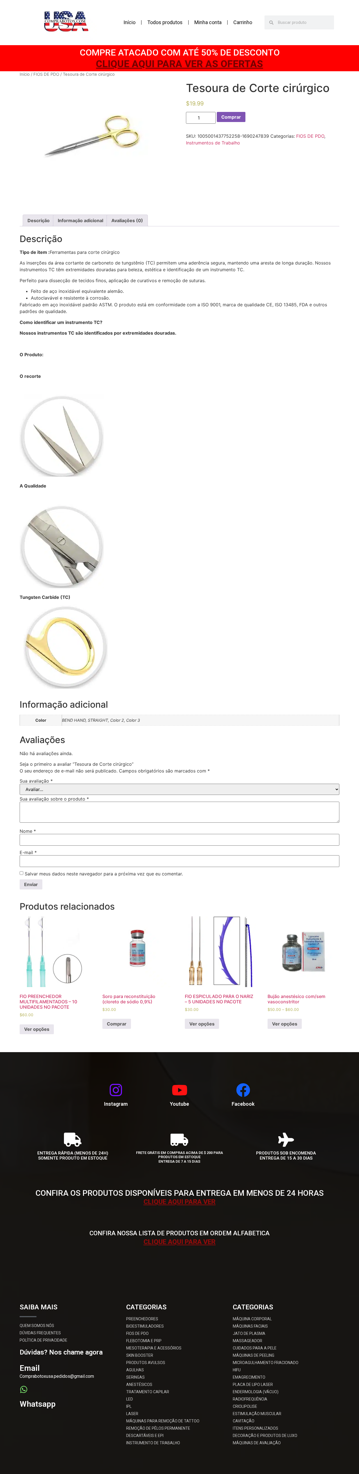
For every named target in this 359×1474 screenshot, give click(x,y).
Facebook (243, 1104)
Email (30, 1368)
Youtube (179, 1104)
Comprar (231, 117)
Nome (28, 831)
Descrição (38, 220)
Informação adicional (80, 220)
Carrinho (242, 22)
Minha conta (208, 22)
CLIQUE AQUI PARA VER (179, 1201)
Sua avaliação (36, 781)
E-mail (28, 852)
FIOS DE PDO (46, 74)
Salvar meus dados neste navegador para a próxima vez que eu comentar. (104, 873)
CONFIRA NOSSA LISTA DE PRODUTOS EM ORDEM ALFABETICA (179, 1233)
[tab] (38, 220)
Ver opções (36, 1029)
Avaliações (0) (127, 220)
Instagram (116, 1104)
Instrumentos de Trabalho (213, 143)
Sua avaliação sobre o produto (54, 799)
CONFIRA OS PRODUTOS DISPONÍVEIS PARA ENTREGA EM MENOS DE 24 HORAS (180, 1193)
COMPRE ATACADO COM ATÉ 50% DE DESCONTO (180, 52)
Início (129, 22)
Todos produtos (165, 22)
